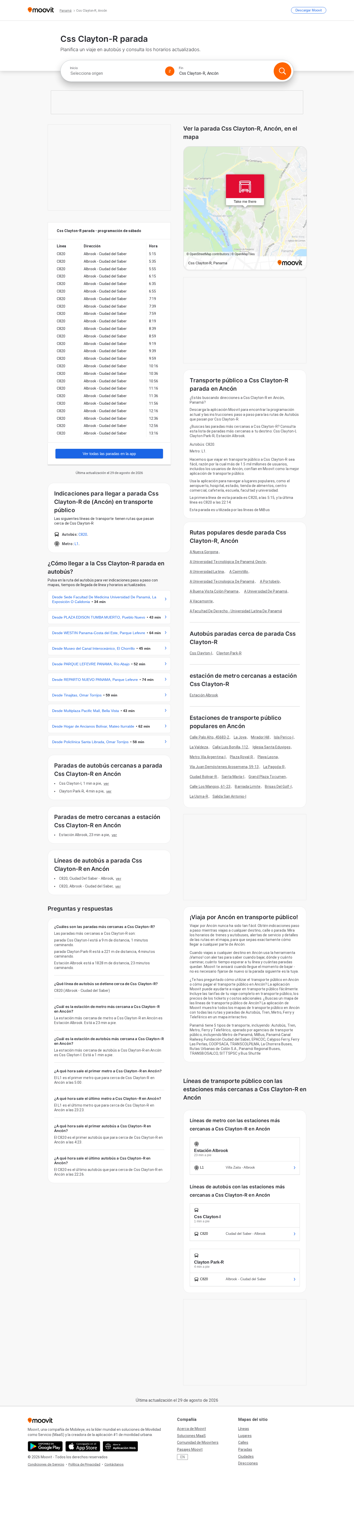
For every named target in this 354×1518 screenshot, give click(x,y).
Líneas (243, 1429)
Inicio (74, 68)
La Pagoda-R (274, 767)
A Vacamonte (201, 601)
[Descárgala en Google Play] (45, 1446)
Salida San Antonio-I (229, 796)
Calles (243, 1442)
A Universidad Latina (207, 572)
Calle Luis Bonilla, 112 (230, 747)
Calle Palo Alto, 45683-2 (209, 737)
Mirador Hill (260, 737)
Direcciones (248, 1463)
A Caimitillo (238, 572)
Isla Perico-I (283, 737)
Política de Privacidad (84, 1464)
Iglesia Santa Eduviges (272, 747)
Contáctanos (114, 1464)
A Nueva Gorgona (204, 552)
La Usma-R (199, 796)
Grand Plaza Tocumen (267, 777)
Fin (181, 68)
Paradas (245, 1449)
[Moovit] (41, 10)
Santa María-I (233, 777)
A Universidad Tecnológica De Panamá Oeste (228, 562)
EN (182, 1457)
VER (106, 783)
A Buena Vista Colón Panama (214, 591)
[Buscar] (282, 71)
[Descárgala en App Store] (82, 1446)
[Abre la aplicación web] (120, 1446)
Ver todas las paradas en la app (109, 453)
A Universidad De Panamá (265, 591)
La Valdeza (199, 747)
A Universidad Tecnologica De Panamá (222, 581)
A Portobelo (270, 581)
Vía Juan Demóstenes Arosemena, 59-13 (224, 767)
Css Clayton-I (201, 653)
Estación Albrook (204, 695)
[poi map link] (245, 208)
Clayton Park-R (228, 653)
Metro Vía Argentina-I (207, 757)
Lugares (245, 1436)
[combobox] (115, 73)
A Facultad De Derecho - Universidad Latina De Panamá (236, 611)
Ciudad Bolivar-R (203, 777)
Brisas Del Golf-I (278, 786)
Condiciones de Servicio (46, 1464)
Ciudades (246, 1456)
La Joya (240, 737)
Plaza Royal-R (241, 757)
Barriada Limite (247, 786)
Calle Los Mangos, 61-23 (210, 786)
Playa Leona (268, 757)
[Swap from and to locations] (169, 71)
